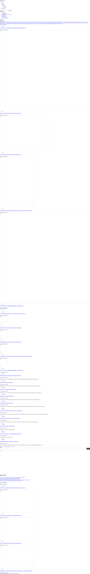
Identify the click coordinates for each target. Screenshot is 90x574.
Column (3, 5)
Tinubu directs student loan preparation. (6, 382)
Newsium (13, 573)
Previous (1, 446)
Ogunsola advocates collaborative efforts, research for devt (9, 441)
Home (3, 2)
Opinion (5, 6)
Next (13, 446)
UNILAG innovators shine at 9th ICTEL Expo (7, 426)
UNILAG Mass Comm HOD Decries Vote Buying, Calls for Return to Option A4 (13, 313)
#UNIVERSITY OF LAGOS (7, 14)
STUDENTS (4, 13)
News (3, 3)
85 (12, 446)
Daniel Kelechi (5, 29)
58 (4, 446)
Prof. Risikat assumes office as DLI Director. (7, 396)
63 (9, 446)
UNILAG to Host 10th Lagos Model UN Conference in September (10, 113)
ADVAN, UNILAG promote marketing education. (8, 389)
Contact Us (3, 8)
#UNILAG (4, 12)
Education (4, 15)
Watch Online (2, 19)
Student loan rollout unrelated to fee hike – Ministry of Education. (10, 375)
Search (1, 447)
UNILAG (4, 16)
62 (8, 446)
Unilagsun (3, 26)
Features (3, 4)
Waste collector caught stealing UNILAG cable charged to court (10, 418)
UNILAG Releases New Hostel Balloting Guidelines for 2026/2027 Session (51, 23)
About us (3, 7)
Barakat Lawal (6, 115)
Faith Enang (5, 412)
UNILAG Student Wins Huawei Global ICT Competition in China (10, 154)
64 (10, 446)
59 (5, 446)
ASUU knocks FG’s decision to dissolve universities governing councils (11, 410)
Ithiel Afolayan (6, 377)
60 (6, 446)
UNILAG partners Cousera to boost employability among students (10, 433)
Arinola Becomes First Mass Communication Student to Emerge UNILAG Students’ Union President (16, 210)
